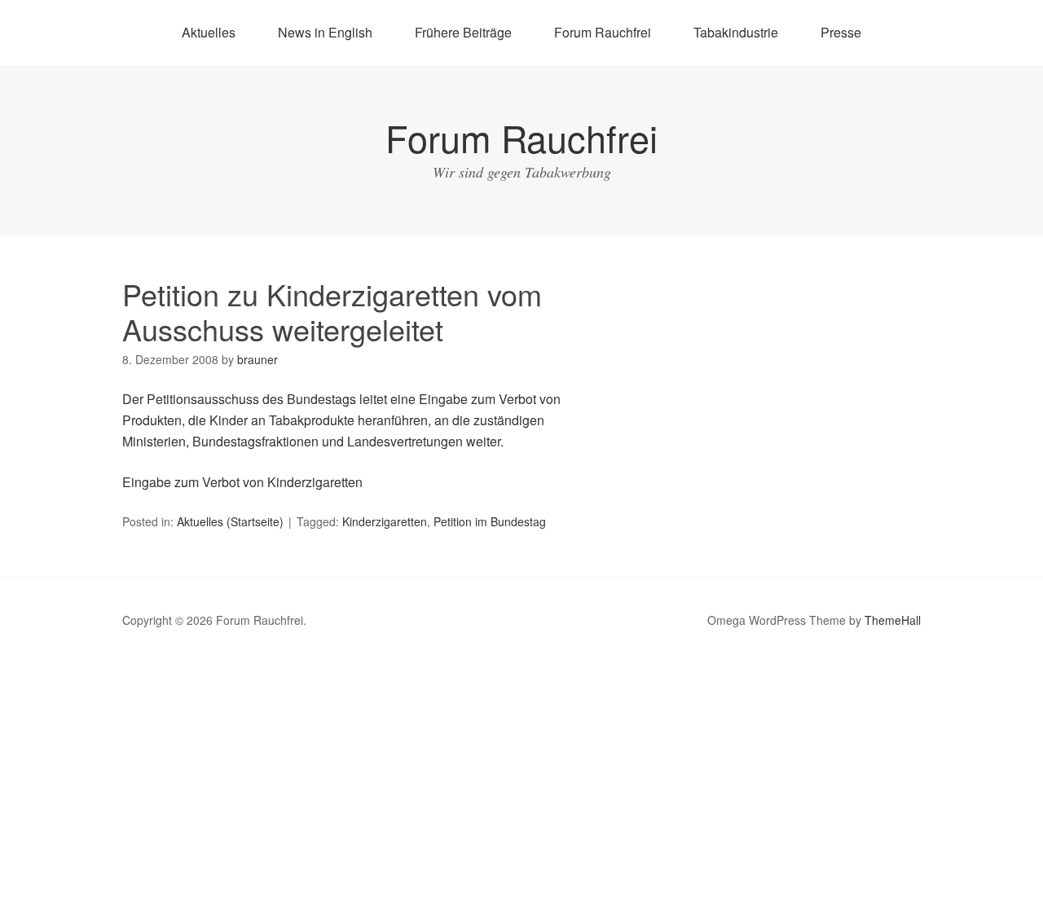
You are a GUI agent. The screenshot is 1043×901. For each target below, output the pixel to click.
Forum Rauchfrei (602, 32)
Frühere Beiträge (463, 32)
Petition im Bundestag (489, 521)
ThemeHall (893, 620)
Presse (841, 32)
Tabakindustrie (735, 32)
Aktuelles (208, 32)
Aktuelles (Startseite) (230, 521)
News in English (325, 32)
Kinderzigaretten (384, 521)
